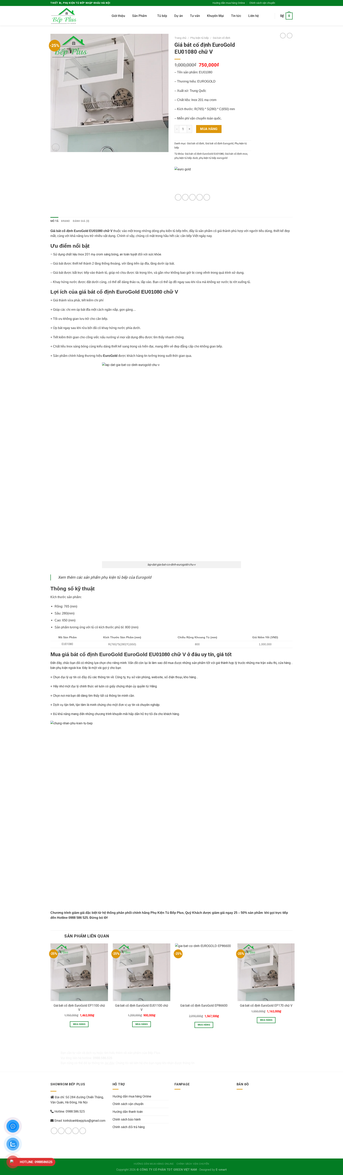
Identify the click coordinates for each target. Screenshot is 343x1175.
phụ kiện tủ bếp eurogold (213, 157)
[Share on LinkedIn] (206, 197)
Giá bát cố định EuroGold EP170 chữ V (266, 1005)
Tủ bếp (162, 16)
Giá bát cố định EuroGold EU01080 (204, 153)
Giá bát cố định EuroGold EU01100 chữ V (141, 1008)
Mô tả (54, 220)
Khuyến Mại (215, 16)
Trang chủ (180, 37)
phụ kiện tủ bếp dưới (186, 157)
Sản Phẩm (139, 16)
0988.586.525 (75, 1111)
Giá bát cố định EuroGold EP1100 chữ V (79, 1008)
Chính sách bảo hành (127, 1119)
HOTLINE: (36, 1162)
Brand (65, 220)
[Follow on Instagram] (283, 3)
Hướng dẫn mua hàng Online (229, 2)
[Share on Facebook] (178, 197)
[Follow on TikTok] (68, 1130)
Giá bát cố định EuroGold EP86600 (203, 1005)
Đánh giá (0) (81, 220)
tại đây (109, 1063)
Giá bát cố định (221, 37)
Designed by (213, 1169)
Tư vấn (195, 16)
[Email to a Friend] (192, 197)
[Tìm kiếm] (268, 16)
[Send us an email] (290, 3)
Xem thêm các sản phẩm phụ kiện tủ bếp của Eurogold (104, 577)
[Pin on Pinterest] (199, 197)
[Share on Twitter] (185, 197)
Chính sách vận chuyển (262, 2)
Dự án (178, 16)
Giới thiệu (118, 16)
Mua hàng (209, 129)
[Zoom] (56, 147)
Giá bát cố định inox (236, 153)
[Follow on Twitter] (287, 3)
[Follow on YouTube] (82, 1130)
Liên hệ (253, 16)
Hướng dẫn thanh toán (128, 1112)
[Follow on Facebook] (279, 3)
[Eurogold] (199, 180)
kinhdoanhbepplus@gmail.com (84, 1121)
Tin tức (236, 16)
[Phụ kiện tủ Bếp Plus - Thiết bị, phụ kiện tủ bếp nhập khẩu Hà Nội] (67, 16)
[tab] (54, 221)
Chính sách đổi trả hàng (129, 1127)
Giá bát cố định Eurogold (219, 143)
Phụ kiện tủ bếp (199, 37)
